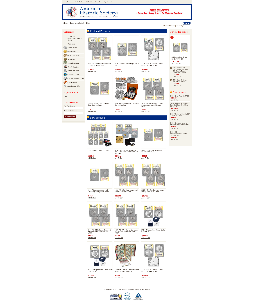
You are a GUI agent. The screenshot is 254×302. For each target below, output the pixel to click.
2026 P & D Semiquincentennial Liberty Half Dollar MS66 (152, 191)
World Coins (71, 59)
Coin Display (72, 82)
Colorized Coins (73, 75)
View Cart (98, 2)
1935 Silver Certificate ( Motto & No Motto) (180, 80)
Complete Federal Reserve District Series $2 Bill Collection (127, 270)
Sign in (106, 2)
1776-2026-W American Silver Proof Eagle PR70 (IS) (152, 64)
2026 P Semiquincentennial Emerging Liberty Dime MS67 (98, 191)
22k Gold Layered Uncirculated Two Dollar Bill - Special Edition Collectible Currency (180, 70)
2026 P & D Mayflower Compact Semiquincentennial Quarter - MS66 (99, 231)
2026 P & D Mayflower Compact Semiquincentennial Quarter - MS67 (152, 105)
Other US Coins (73, 55)
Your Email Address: (70, 111)
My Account (68, 2)
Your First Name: (69, 106)
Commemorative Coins (75, 78)
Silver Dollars (72, 48)
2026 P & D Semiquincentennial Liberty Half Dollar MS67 (99, 64)
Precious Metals (73, 71)
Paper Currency (73, 63)
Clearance (71, 44)
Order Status (79, 2)
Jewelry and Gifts (73, 86)
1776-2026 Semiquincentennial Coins (74, 38)
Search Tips (180, 26)
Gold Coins (71, 52)
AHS (65, 96)
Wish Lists (89, 2)
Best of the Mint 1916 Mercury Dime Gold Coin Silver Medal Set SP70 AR (126, 151)
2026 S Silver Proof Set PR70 (98, 150)
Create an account (116, 2)
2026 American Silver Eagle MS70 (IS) (179, 58)
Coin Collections (73, 67)
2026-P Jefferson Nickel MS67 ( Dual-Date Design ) (99, 104)
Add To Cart (92, 71)
